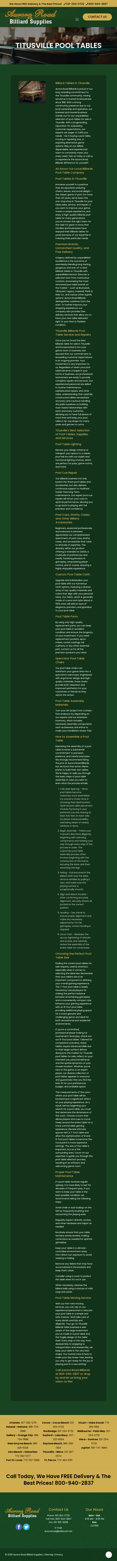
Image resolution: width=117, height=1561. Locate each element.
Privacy (59, 1554)
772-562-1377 (23, 1456)
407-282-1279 (28, 1422)
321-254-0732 (75, 4)
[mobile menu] (77, 17)
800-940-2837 (98, 4)
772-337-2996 (31, 1460)
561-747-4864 (99, 1447)
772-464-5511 (65, 1460)
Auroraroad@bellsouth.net (58, 1531)
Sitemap (48, 1554)
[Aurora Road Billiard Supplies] (31, 17)
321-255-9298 (60, 1522)
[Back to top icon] (109, 1555)
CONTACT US (97, 17)
